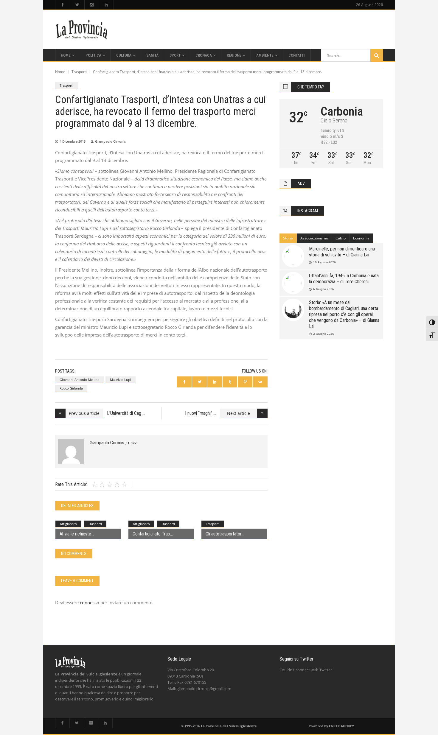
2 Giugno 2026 (323, 333)
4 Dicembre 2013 (73, 141)
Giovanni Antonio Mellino (80, 379)
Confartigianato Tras (151, 534)
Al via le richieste (75, 534)
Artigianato (68, 523)
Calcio (341, 238)
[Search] (376, 55)
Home (60, 71)
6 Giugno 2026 (323, 289)
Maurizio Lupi (120, 379)
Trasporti (79, 71)
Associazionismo (314, 238)
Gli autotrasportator (223, 534)
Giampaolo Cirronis (110, 141)
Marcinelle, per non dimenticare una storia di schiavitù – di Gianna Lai (342, 252)
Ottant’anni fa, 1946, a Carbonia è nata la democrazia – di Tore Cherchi (344, 278)
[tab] (288, 238)
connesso (89, 602)
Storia (288, 238)
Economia (361, 238)
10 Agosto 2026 (324, 262)
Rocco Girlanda (71, 388)
